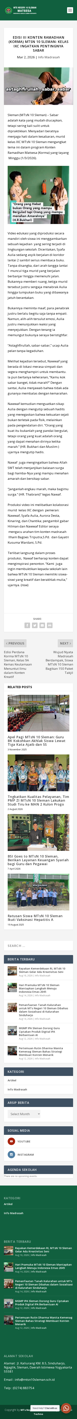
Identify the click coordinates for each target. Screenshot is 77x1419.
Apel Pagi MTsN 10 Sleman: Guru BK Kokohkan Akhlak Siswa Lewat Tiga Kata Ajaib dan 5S (37, 741)
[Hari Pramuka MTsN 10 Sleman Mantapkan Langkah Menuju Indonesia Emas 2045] (12, 987)
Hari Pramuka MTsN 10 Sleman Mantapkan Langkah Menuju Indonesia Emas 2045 (39, 988)
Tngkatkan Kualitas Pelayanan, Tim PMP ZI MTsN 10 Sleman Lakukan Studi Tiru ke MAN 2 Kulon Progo (38, 800)
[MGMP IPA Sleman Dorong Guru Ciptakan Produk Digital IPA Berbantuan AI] (12, 1030)
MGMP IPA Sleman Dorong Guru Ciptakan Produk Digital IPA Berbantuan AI (39, 1031)
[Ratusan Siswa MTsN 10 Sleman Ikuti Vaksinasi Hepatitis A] (39, 892)
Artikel (12, 1080)
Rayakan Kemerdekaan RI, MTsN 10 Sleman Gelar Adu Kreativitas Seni (42, 970)
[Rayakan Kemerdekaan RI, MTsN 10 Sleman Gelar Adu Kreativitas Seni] (12, 971)
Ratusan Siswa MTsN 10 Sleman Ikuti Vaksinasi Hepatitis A (35, 918)
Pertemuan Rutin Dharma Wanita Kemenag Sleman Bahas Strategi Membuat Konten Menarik (41, 1051)
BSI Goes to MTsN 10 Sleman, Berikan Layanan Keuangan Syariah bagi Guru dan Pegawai (38, 860)
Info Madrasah (49, 57)
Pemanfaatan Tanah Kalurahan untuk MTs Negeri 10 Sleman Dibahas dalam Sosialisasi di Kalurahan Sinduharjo (43, 1010)
